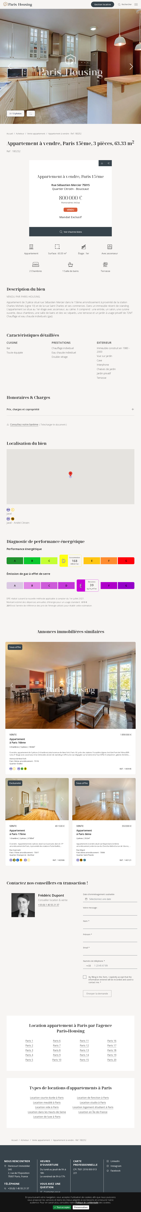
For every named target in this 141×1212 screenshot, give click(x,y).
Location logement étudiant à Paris (93, 1107)
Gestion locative (102, 4)
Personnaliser (81, 1207)
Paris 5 (29, 1059)
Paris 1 (29, 1040)
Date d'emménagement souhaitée (98, 894)
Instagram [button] (116, 1165)
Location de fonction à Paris (93, 1097)
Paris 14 (84, 1055)
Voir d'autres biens (73, 232)
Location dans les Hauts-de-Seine (47, 1112)
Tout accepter (63, 1207)
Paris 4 (29, 1055)
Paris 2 (29, 1045)
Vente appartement (41, 1140)
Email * (86, 947)
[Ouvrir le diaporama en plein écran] (31, 114)
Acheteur (25, 1140)
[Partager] (108, 163)
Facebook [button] (115, 1170)
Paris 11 (84, 1040)
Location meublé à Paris (47, 1102)
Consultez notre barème (24, 424)
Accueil (14, 1140)
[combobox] (87, 966)
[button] (131, 66)
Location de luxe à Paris (46, 1116)
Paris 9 (57, 1055)
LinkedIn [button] (115, 1161)
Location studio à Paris (93, 1102)
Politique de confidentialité (86, 1202)
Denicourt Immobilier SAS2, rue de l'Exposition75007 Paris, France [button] (19, 1171)
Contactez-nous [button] (52, 1192)
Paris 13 (84, 1050)
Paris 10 (56, 1059)
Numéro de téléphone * (94, 961)
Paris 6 (57, 1040)
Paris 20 (111, 1059)
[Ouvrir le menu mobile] (136, 4)
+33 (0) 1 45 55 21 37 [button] (48, 904)
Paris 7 (57, 1045)
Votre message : (90, 907)
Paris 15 (84, 1059)
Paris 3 (29, 1050)
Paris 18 (111, 1050)
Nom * (86, 921)
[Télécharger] (102, 163)
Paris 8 (57, 1050)
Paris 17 (111, 1045)
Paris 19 (111, 1055)
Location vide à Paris (47, 1107)
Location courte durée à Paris (47, 1097)
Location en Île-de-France (92, 1112)
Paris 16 (111, 1040)
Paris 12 (84, 1045)
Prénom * (87, 934)
